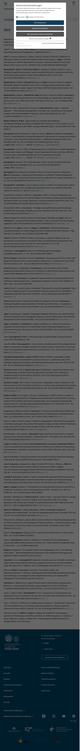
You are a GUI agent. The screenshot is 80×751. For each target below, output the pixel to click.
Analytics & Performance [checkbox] (36, 17)
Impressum (45, 43)
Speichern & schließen (40, 28)
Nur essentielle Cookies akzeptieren (40, 34)
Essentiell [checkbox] (22, 17)
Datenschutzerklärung (57, 43)
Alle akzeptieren (40, 23)
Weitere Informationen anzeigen (39, 39)
